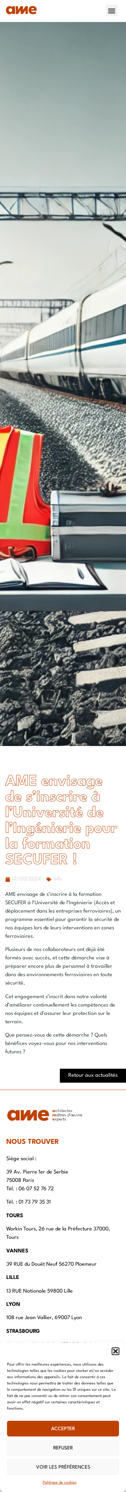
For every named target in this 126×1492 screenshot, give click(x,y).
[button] (115, 1351)
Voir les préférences (63, 1467)
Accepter (63, 1428)
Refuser (63, 1448)
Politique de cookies (60, 1483)
